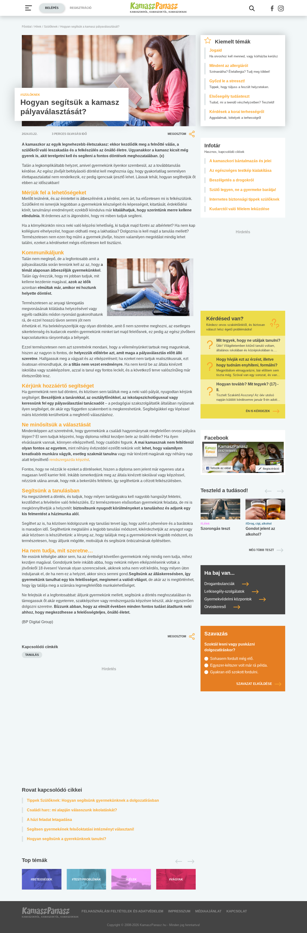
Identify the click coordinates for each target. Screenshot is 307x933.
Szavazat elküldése (254, 684)
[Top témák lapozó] (109, 861)
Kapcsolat (236, 911)
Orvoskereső (215, 607)
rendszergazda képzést (69, 460)
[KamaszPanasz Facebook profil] (243, 457)
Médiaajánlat (208, 911)
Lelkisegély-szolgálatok (224, 591)
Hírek (37, 26)
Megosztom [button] (177, 134)
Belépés (52, 8)
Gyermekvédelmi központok (228, 599)
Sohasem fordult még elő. (232, 659)
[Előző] (177, 861)
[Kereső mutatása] (252, 8)
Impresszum (179, 911)
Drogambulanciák (220, 584)
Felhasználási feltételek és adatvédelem (122, 911)
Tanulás (32, 655)
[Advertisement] (109, 728)
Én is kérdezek (258, 411)
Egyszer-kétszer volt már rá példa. (239, 665)
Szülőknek (51, 26)
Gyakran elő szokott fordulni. (234, 672)
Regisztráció (80, 8)
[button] (272, 8)
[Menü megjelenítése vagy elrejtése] (28, 8)
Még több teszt (261, 550)
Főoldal (27, 26)
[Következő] (189, 861)
